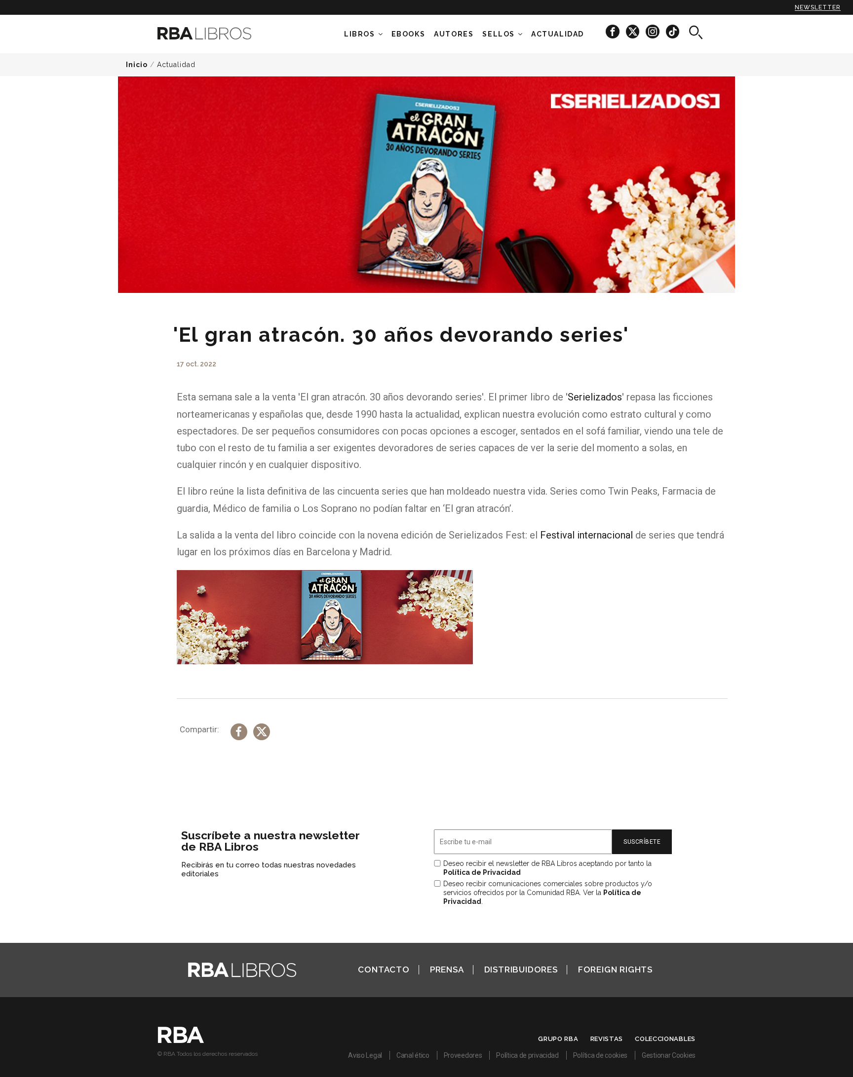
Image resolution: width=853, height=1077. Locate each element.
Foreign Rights (615, 969)
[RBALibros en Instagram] (653, 31)
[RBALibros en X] (633, 31)
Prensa (447, 969)
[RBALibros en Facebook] (613, 31)
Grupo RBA (558, 1038)
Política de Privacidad (482, 872)
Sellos (498, 34)
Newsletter (818, 7)
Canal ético (412, 1055)
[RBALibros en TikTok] (672, 31)
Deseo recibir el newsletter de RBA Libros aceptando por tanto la (547, 868)
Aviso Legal (365, 1055)
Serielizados (595, 397)
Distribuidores (521, 969)
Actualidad (176, 65)
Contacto (383, 969)
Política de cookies (600, 1055)
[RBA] (180, 1040)
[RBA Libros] (219, 33)
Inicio (137, 65)
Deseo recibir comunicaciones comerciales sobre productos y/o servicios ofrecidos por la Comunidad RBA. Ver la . (547, 892)
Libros (359, 34)
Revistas (606, 1038)
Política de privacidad (527, 1055)
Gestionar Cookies (669, 1055)
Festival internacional (586, 535)
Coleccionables (665, 1038)
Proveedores (463, 1055)
